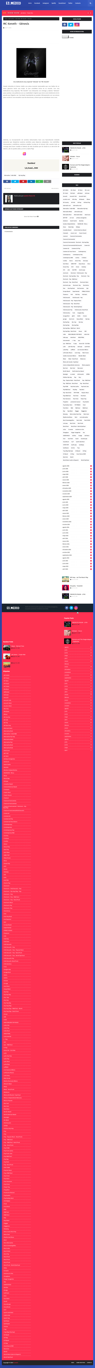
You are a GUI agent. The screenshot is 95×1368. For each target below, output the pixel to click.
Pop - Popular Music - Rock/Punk (71, 380)
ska (84, 432)
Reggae (77, 411)
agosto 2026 (77, 466)
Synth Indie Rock (80, 441)
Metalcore (83, 359)
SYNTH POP (66, 444)
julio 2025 (77, 502)
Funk (74, 313)
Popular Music (85, 392)
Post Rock (83, 395)
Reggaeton (84, 411)
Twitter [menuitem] (70, 3)
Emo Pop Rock (71, 288)
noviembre (78, 672)
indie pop (65, 337)
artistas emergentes (81, 217)
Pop (75, 377)
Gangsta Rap (80, 313)
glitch (73, 316)
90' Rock (80, 190)
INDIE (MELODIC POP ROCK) (75, 334)
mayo (78, 655)
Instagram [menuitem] (46, 3)
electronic (65, 273)
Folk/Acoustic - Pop (77, 297)
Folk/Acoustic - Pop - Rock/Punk (71, 303)
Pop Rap (75, 389)
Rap (64, 411)
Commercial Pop (76, 248)
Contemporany (82, 251)
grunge (65, 319)
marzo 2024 (77, 541)
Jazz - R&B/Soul (67, 343)
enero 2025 (77, 519)
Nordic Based (66, 371)
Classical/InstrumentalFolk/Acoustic (72, 245)
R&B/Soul (85, 408)
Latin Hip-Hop (71, 346)
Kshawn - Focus (75, 156)
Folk (72, 294)
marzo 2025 (77, 513)
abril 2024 (77, 538)
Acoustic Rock (82, 196)
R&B (72, 408)
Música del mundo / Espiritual (70, 362)
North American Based (78, 371)
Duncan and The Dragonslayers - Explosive (80, 166)
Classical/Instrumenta (76, 236)
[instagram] (77, 24)
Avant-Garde (73, 221)
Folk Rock (84, 294)
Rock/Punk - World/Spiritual (78, 426)
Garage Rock (66, 316)
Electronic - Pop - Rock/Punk (70, 282)
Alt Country (66, 202)
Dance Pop (78, 260)
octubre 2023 (77, 552)
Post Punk (75, 395)
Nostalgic (65, 374)
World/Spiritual (85, 460)
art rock (72, 217)
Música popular (86, 365)
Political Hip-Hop (67, 377)
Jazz (79, 340)
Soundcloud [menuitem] (62, 3)
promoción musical (75, 402)
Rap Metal (70, 411)
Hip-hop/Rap (22, 175)
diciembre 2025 (77, 488)
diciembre (78, 669)
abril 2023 (77, 569)
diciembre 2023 (77, 549)
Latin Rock (87, 346)
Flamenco (65, 294)
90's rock (87, 190)
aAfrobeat (79, 193)
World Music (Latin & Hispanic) (71, 460)
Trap (78, 448)
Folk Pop (77, 294)
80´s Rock (73, 190)
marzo (78, 661)
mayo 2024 (77, 535)
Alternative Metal (67, 211)
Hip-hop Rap (66, 325)
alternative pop (78, 211)
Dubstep (84, 267)
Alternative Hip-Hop (82, 208)
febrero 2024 (77, 544)
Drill (72, 267)
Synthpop (81, 444)
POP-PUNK (76, 392)
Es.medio (15, 1362)
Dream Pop (66, 267)
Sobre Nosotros (80, 1362)
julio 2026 (77, 468)
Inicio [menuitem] (30, 3)
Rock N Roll (87, 420)
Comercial (87, 245)
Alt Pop (79, 202)
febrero (78, 664)
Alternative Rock (67, 214)
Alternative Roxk (78, 214)
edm (69, 270)
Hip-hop (81, 322)
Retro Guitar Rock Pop (75, 414)
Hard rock (71, 319)
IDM (85, 331)
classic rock (74, 233)
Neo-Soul (72, 368)
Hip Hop (87, 319)
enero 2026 (77, 485)
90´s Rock (65, 193)
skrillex (74, 435)
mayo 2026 (77, 474)
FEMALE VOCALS (86, 291)
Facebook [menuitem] (37, 3)
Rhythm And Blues (67, 417)
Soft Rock (87, 435)
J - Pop (74, 340)
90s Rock (72, 193)
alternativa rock (77, 205)
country (77, 257)
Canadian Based (67, 230)
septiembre (78, 678)
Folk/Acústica (66, 313)
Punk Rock (65, 408)
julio (78, 650)
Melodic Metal (82, 356)
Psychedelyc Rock (67, 405)
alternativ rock (67, 205)
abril (78, 658)
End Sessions (80, 288)
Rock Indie (79, 420)
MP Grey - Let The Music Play (79, 577)
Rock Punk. (80, 423)
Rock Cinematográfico (68, 420)
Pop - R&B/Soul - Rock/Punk (70, 383)
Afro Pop (74, 199)
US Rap (72, 454)
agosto (78, 647)
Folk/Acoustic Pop (67, 310)
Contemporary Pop (77, 254)
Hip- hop (74, 322)
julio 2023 (77, 560)
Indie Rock (73, 337)
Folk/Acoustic (66, 297)
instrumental (66, 340)
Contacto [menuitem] (78, 3)
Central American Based (80, 230)
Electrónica (86, 285)
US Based (65, 454)
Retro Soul (86, 414)
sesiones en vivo (79, 429)
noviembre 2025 (77, 491)
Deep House (82, 263)
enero (78, 666)
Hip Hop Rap (66, 322)
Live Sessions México (82, 349)
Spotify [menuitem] (54, 3)
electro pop (82, 270)
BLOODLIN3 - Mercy (82, 224)
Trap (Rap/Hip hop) (68, 451)
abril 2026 (77, 477)
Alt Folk (73, 202)
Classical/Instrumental (69, 239)
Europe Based (66, 291)
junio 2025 (77, 505)
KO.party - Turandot (76, 586)
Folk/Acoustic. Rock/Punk (81, 310)
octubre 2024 (77, 524)
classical (65, 236)
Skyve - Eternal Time (17, 646)
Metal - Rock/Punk (73, 359)
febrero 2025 (77, 516)
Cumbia (65, 260)
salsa (64, 429)
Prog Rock (65, 402)
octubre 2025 (77, 493)
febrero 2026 (77, 482)
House (80, 331)
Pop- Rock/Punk (67, 392)
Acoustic (65, 196)
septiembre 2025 (77, 496)
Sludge (80, 435)
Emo (64, 288)
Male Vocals (85, 352)
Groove (85, 316)
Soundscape (84, 438)
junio (78, 652)
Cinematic (65, 233)
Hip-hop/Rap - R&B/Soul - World (71, 328)
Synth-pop (74, 444)
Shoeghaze (66, 432)
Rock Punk (72, 423)
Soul (64, 438)
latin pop (80, 346)
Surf (72, 441)
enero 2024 (77, 546)
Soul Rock (70, 438)
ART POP (65, 217)
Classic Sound (82, 233)
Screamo (70, 429)
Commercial (66, 248)
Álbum (88, 199)
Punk (84, 405)
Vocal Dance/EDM (81, 454)
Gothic (79, 316)
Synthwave (66, 448)
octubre (78, 675)
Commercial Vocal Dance (69, 251)
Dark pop (85, 260)
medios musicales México (69, 356)
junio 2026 (77, 471)
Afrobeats (81, 199)
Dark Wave (66, 263)
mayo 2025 (77, 507)
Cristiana (84, 257)
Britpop (78, 227)
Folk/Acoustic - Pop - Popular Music (72, 300)
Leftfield (73, 349)
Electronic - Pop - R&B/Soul (70, 279)
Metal (64, 359)
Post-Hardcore (67, 398)
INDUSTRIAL (81, 337)
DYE (64, 270)
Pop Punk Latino (75, 386)
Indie (64, 334)
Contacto (89, 1362)
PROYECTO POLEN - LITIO (77, 148)
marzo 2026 (77, 480)
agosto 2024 (77, 527)
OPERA (88, 374)
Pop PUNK (65, 386)
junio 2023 (77, 563)
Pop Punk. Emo (85, 386)
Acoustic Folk (73, 196)
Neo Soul (65, 368)
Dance (71, 260)
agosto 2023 (77, 558)
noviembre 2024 (77, 521)
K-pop (75, 343)
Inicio (6, 18)
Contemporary (66, 254)
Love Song (77, 352)
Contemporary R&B (68, 257)
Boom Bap (71, 227)
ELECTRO (74, 270)
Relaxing (65, 414)
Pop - (80, 377)
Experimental (76, 291)
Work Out (65, 457)
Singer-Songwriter (75, 432)
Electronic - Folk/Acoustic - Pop (79, 273)
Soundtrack (66, 441)
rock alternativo (84, 417)
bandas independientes (69, 224)
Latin (64, 346)
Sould (76, 438)
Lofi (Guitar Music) (67, 352)
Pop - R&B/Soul (86, 380)
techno (73, 448)
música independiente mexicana (71, 365)
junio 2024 (77, 533)
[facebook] (64, 24)
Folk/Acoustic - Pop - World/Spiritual (72, 306)
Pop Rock (82, 389)
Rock (76, 417)
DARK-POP (73, 263)
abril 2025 (77, 510)
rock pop (65, 423)
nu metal (72, 374)
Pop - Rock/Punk (84, 383)
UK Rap (84, 451)
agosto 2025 (77, 499)
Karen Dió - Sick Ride (84, 343)
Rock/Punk (66, 426)
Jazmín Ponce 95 (29, 196)
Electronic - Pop (85, 276)
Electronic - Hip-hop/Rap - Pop (71, 276)
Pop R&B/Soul (66, 389)
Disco (88, 263)
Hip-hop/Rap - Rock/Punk (69, 331)
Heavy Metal (80, 319)
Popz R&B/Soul (67, 395)
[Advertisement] (76, 53)
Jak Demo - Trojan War (18, 654)
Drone (77, 267)
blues (64, 227)
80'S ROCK (65, 190)
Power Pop (83, 398)
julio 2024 (77, 530)
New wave (80, 368)
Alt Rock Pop (87, 202)
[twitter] (70, 24)
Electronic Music (84, 282)
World (71, 457)
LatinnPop (65, 349)
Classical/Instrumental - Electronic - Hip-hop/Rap (76, 242)
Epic (87, 288)
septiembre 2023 (77, 555)
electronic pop (67, 285)
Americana (87, 214)
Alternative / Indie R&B (14, 18)
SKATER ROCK (66, 435)
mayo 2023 (77, 566)
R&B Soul (77, 408)
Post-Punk (75, 398)
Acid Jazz (87, 193)
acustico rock (66, 199)
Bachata (81, 221)
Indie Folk (86, 334)
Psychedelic (86, 402)
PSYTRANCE (77, 405)
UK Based (77, 451)
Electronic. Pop (77, 285)
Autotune (65, 221)
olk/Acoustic (80, 374)
